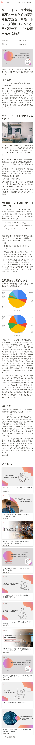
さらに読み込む (10, 737)
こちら (24, 148)
